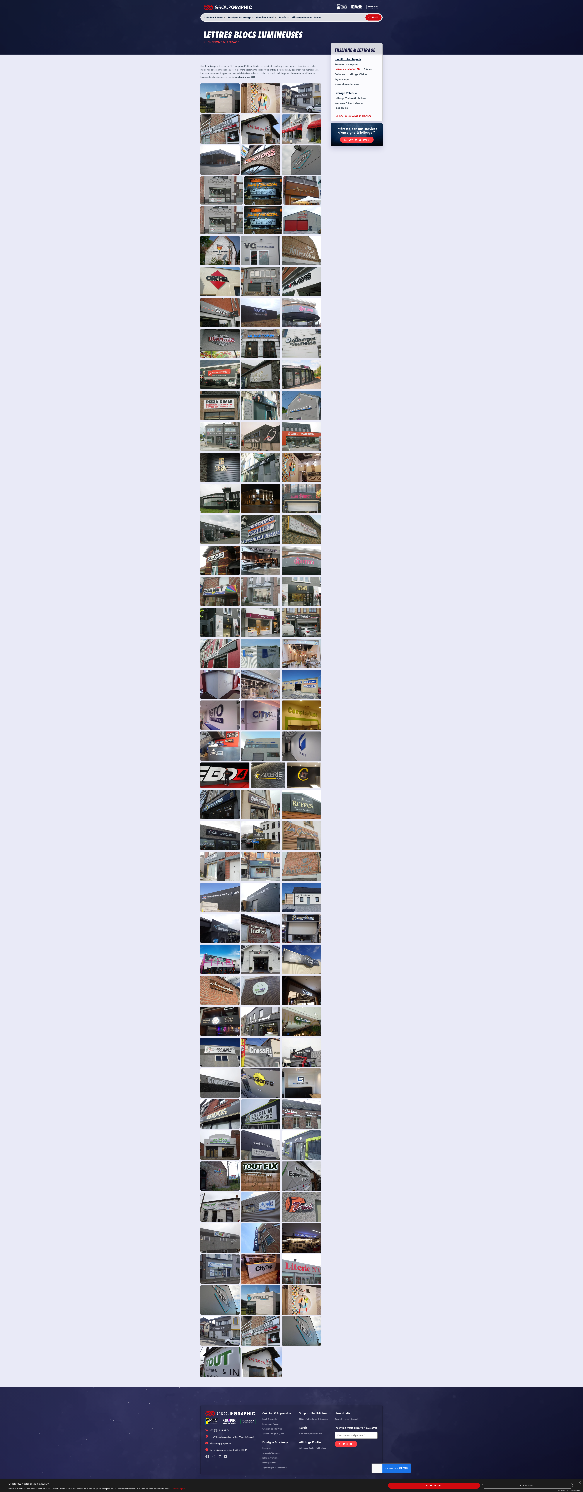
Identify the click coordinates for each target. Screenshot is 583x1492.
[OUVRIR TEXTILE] (288, 17)
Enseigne (266, 1448)
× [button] (579, 1483)
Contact (354, 1419)
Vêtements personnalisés (310, 1433)
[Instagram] (213, 1456)
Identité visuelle (269, 1419)
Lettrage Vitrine (357, 74)
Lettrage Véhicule (270, 1457)
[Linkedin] (219, 1456)
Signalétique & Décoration (274, 1467)
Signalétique (342, 79)
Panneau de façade (346, 64)
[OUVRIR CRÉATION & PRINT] (224, 17)
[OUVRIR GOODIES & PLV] (275, 17)
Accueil (338, 1419)
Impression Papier (270, 1423)
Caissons (340, 74)
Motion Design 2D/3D (273, 1433)
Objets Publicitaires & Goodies (313, 1419)
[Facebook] (207, 1456)
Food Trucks (341, 107)
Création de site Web (272, 1428)
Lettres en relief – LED (347, 69)
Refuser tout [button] (527, 1485)
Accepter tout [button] (434, 1485)
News (346, 1419)
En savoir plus (179, 1488)
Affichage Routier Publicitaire (312, 1447)
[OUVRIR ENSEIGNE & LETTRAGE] (253, 17)
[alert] (291, 1485)
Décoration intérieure (347, 84)
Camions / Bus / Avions (349, 103)
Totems (368, 69)
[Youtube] (225, 1456)
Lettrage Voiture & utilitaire (350, 98)
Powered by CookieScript (569, 1490)
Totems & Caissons (271, 1452)
